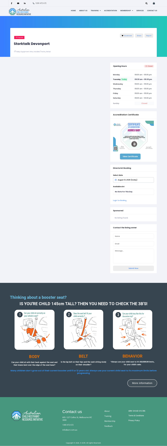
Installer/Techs (39, 51)
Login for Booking (119, 200)
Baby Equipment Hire (24, 51)
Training (95, 10)
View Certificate (130, 156)
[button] (96, 10)
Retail (48, 51)
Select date (118, 175)
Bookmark (128, 36)
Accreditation (110, 10)
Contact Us (152, 10)
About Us (83, 10)
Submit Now (133, 268)
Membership (125, 10)
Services (140, 10)
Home (73, 10)
